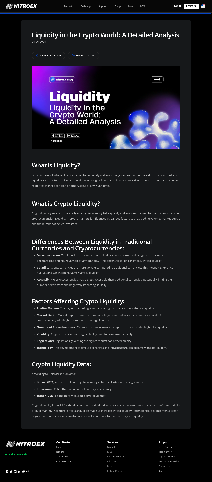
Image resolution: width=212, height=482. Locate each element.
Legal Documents (167, 447)
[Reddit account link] (23, 472)
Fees (130, 6)
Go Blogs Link (85, 55)
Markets (68, 6)
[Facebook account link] (7, 472)
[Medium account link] (19, 472)
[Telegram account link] (27, 472)
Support (103, 6)
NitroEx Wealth (115, 456)
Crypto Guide (63, 461)
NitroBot (112, 461)
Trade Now (62, 456)
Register (191, 6)
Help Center (165, 451)
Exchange (85, 6)
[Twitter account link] (11, 472)
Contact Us (164, 466)
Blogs (118, 6)
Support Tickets (167, 456)
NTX (142, 6)
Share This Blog (50, 55)
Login (177, 6)
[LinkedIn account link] (15, 472)
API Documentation (169, 461)
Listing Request (115, 471)
